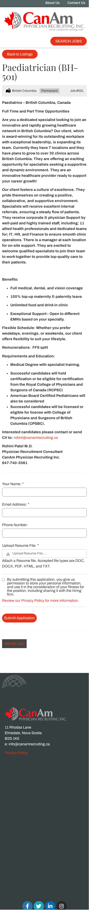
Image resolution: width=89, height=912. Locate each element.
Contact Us (76, 3)
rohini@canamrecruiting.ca (36, 438)
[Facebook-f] (27, 906)
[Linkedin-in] (50, 906)
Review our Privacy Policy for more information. (40, 600)
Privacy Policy (16, 753)
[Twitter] (39, 906)
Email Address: (15, 504)
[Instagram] (61, 906)
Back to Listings (20, 54)
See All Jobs (14, 644)
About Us (52, 3)
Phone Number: (15, 525)
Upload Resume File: (19, 545)
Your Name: (12, 484)
